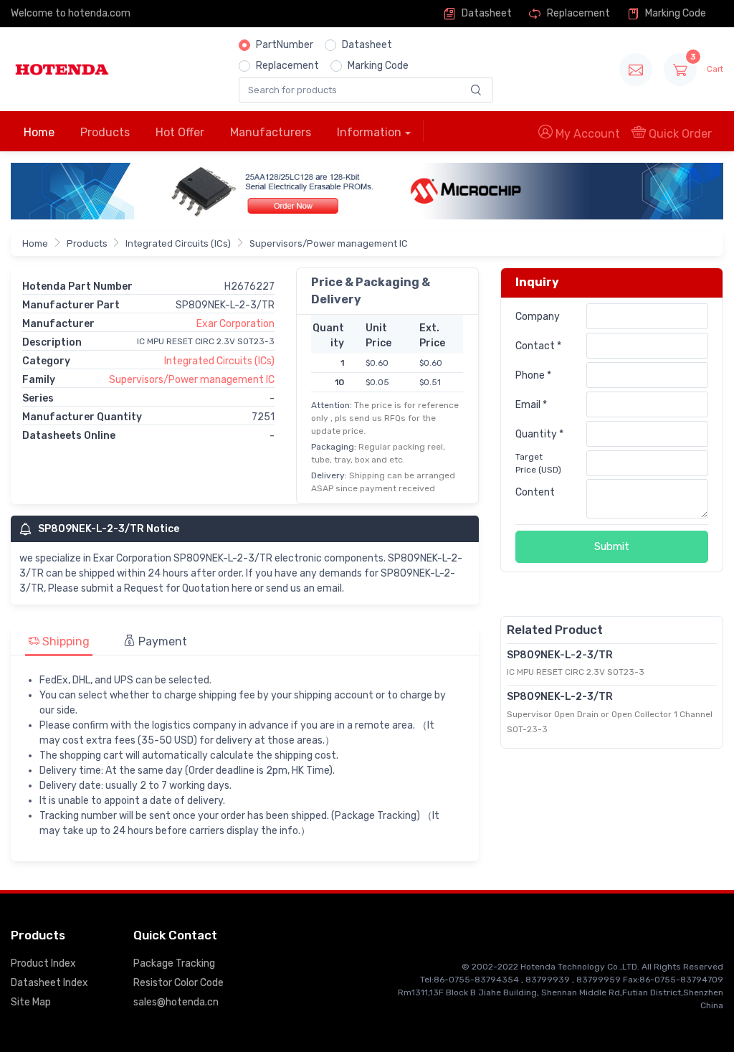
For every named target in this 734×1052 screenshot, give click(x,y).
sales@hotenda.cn (176, 1002)
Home (39, 132)
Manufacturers (270, 132)
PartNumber (284, 45)
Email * (531, 405)
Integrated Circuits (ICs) (178, 243)
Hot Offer (180, 132)
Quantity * (539, 434)
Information (369, 132)
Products (105, 132)
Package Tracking (174, 963)
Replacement (577, 13)
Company (537, 317)
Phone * (533, 375)
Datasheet (485, 13)
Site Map (31, 1002)
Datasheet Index (49, 983)
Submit (611, 546)
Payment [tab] (161, 641)
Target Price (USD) (538, 463)
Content (535, 492)
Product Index (43, 963)
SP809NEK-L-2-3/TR (560, 655)
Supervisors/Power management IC (328, 243)
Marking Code (674, 13)
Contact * (538, 346)
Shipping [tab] (64, 641)
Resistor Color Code (178, 983)
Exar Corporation (235, 324)
